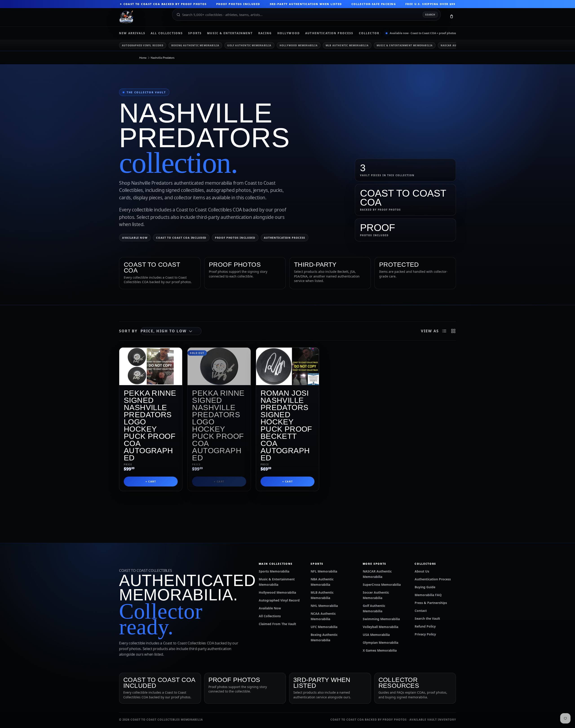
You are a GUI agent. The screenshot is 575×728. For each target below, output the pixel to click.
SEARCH (430, 14)
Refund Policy (425, 626)
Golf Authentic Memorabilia (249, 45)
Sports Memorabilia (274, 571)
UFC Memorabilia (324, 627)
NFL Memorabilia (324, 571)
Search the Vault (427, 618)
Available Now (135, 237)
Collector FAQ (373, 33)
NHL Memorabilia (324, 606)
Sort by (128, 330)
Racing (265, 33)
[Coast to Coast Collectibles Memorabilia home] (142, 17)
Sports (195, 33)
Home (142, 57)
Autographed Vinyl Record (142, 45)
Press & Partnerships (431, 603)
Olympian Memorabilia (380, 642)
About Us (422, 571)
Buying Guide (425, 587)
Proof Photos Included (235, 237)
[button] (451, 17)
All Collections (167, 33)
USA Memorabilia (376, 635)
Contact (421, 610)
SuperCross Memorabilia (382, 584)
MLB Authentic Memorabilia (347, 45)
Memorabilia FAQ (428, 595)
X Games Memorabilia (380, 650)
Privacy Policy (425, 634)
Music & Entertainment (230, 33)
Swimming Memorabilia (381, 619)
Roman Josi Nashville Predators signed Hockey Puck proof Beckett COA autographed (286, 425)
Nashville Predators (163, 57)
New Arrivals (132, 33)
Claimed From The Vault (277, 624)
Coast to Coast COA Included (181, 237)
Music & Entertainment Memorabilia (405, 45)
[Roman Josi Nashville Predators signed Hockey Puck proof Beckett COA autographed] (287, 366)
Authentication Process (329, 33)
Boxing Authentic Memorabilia (195, 45)
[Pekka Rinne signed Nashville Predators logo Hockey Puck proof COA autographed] (150, 366)
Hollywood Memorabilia (299, 45)
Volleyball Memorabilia (380, 627)
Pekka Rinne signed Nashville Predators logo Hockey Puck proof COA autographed (150, 425)
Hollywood (288, 33)
